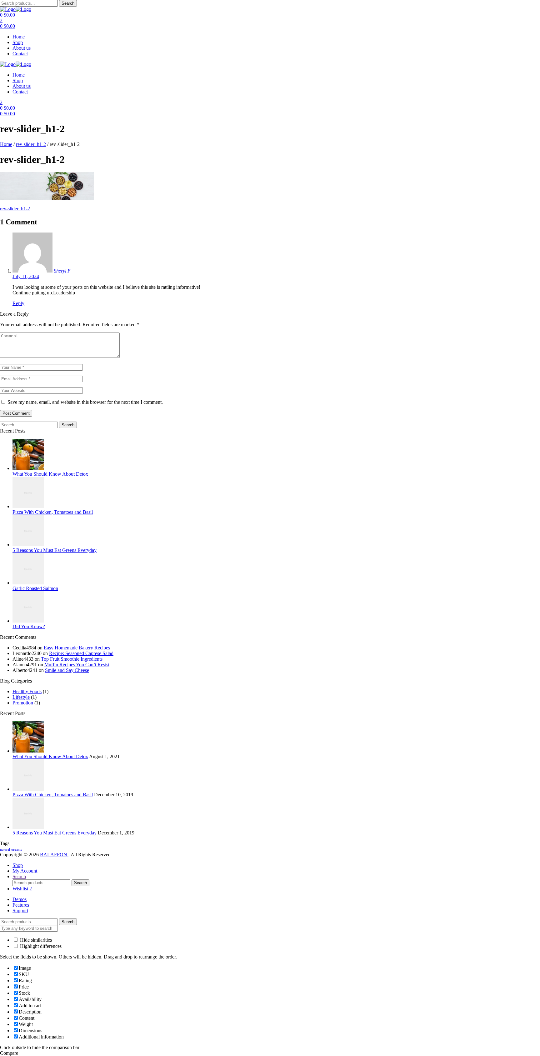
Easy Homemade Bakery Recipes (77, 647)
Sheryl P (62, 270)
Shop (17, 42)
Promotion (22, 702)
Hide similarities (35, 940)
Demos (19, 899)
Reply (18, 303)
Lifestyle (21, 697)
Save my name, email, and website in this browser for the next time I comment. (85, 402)
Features (20, 905)
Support (20, 910)
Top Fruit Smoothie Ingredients (71, 659)
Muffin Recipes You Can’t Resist (76, 664)
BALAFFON (54, 854)
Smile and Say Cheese (67, 670)
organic (16, 849)
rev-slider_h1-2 (31, 144)
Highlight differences (40, 946)
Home (18, 36)
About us (21, 48)
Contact (20, 53)
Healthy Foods (27, 691)
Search (68, 3)
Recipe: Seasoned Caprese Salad (81, 653)
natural (5, 849)
